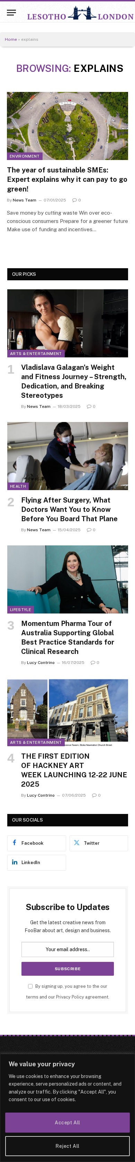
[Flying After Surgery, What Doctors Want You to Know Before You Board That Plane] (67, 456)
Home (11, 39)
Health (18, 486)
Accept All (67, 1122)
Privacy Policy (70, 997)
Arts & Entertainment (36, 354)
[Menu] (11, 12)
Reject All (67, 1146)
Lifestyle (20, 610)
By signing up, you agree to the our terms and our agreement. (67, 992)
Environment (25, 156)
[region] (67, 1108)
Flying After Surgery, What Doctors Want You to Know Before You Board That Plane (69, 509)
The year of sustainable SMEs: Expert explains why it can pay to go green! (67, 179)
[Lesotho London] (80, 12)
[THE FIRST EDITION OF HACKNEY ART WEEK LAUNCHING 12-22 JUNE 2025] (67, 712)
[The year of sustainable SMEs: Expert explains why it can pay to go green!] (67, 126)
